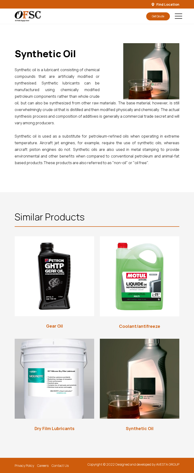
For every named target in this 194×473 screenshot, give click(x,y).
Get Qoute (158, 16)
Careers (42, 465)
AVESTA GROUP (167, 464)
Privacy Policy (24, 465)
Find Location (167, 4)
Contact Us (60, 465)
